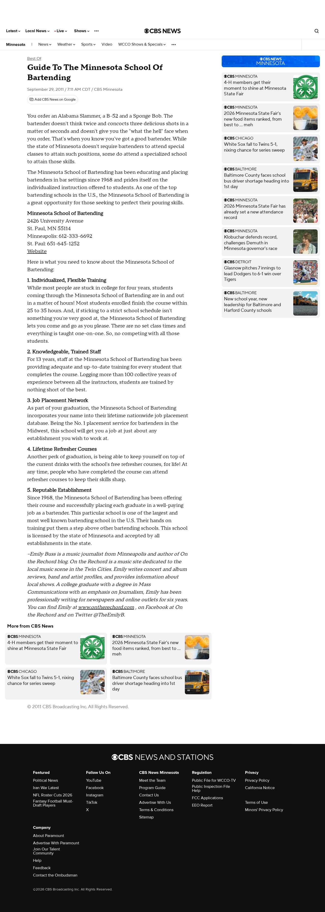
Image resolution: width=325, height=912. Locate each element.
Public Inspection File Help (211, 789)
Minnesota (15, 44)
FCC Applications (207, 798)
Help (37, 861)
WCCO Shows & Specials (141, 44)
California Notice (260, 788)
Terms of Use (256, 802)
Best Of (34, 59)
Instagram (94, 795)
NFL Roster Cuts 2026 (52, 795)
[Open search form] (316, 31)
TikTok (91, 802)
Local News (36, 31)
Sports (87, 44)
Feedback (42, 868)
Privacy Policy (257, 780)
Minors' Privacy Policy (264, 810)
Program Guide (152, 788)
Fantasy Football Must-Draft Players (53, 803)
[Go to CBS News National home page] (162, 30)
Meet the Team (152, 780)
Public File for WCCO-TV (214, 780)
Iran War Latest (46, 788)
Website (37, 251)
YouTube (93, 780)
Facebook (95, 788)
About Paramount (48, 836)
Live (61, 30)
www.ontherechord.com (106, 607)
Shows (80, 31)
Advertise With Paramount (56, 843)
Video (107, 44)
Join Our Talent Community (46, 851)
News (43, 44)
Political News (45, 780)
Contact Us (149, 795)
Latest (12, 31)
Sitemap (146, 817)
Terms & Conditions (156, 810)
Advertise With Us (155, 802)
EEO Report (202, 805)
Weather (65, 44)
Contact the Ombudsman (55, 875)
